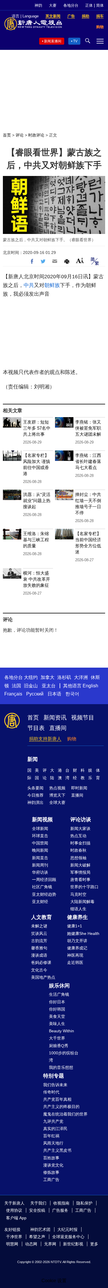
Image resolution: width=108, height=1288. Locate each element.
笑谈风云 (39, 933)
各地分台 (70, 5)
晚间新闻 (40, 850)
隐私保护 (84, 1203)
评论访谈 (80, 819)
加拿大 (47, 677)
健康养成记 (77, 948)
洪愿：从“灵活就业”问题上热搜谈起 (36, 500)
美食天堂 (57, 1016)
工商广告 (51, 1179)
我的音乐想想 (61, 1067)
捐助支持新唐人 (45, 738)
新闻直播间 (52, 41)
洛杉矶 (64, 677)
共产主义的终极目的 (61, 1106)
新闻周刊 (40, 865)
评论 (20, 135)
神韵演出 (35, 802)
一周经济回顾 (44, 879)
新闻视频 (42, 819)
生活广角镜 (59, 994)
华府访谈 (40, 872)
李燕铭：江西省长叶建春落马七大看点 (88, 461)
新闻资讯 (55, 717)
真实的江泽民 (55, 1128)
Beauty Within (61, 1031)
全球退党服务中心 (68, 1236)
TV (75, 41)
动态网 (31, 1244)
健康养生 (77, 917)
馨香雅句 (39, 948)
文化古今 (39, 970)
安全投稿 (37, 1210)
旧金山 (31, 685)
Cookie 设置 (54, 1280)
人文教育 (41, 917)
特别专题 (53, 1076)
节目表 (36, 728)
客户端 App (16, 1218)
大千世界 (57, 1038)
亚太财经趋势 (44, 894)
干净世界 (14, 1236)
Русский (34, 693)
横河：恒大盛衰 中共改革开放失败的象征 (36, 579)
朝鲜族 (52, 285)
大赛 (52, 5)
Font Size (80, 260)
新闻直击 (40, 857)
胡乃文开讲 (77, 940)
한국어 (72, 693)
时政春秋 (78, 850)
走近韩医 (75, 962)
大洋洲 (81, 677)
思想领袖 (78, 857)
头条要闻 (35, 788)
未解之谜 (39, 926)
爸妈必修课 (41, 962)
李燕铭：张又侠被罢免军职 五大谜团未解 (88, 428)
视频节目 (82, 717)
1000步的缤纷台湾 (63, 1056)
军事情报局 (80, 872)
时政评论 (36, 135)
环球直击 (40, 835)
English (90, 685)
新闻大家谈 (80, 828)
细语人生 (78, 908)
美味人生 (57, 1023)
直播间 (58, 728)
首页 (7, 135)
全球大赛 (57, 802)
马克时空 (78, 894)
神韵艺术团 (40, 1229)
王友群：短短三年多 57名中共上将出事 (36, 428)
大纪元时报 (67, 1229)
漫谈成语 (39, 955)
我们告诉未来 (55, 1084)
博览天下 (57, 795)
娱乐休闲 (59, 986)
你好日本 (57, 1002)
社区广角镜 (42, 886)
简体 (100, 5)
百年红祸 (51, 1135)
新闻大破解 (80, 865)
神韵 (38, 5)
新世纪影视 (73, 1244)
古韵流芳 (39, 940)
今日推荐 (35, 795)
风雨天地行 (53, 1143)
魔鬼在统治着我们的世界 (65, 1114)
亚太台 (49, 685)
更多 (94, 1244)
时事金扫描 (80, 843)
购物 (71, 738)
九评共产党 (53, 1121)
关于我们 (38, 1203)
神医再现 (75, 955)
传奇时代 (51, 1092)
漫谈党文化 (53, 1165)
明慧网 (12, 1244)
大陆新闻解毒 (82, 901)
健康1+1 (74, 926)
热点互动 (78, 835)
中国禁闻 (40, 843)
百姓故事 (51, 1158)
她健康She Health (83, 933)
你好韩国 (57, 1009)
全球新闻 (40, 828)
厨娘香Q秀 (58, 1045)
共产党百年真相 (57, 1099)
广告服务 (60, 1210)
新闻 (32, 759)
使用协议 (14, 1210)
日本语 (54, 693)
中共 (29, 285)
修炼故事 (51, 1172)
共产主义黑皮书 (57, 1150)
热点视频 (57, 788)
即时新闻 (79, 788)
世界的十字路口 (84, 886)
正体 (89, 5)
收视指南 (61, 1203)
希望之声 (37, 1236)
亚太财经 (40, 901)
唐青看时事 (80, 879)
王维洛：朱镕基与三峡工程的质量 (36, 539)
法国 (16, 685)
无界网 (50, 1244)
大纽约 (31, 677)
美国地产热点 (43, 977)
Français (13, 693)
